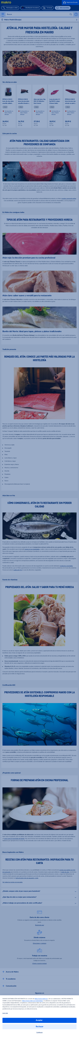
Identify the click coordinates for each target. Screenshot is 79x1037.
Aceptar (39, 1020)
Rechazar (39, 1027)
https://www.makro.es (41, 998)
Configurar (39, 1032)
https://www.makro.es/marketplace (32, 1001)
